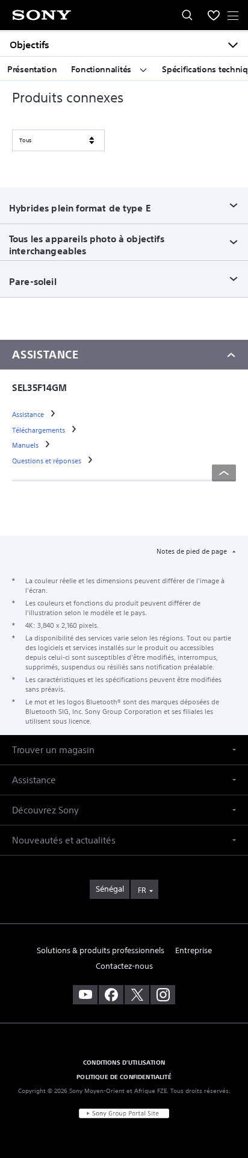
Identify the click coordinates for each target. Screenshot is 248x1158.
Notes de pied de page (193, 551)
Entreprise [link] (193, 950)
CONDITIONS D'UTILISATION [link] (124, 1062)
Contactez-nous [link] (124, 966)
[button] (124, 750)
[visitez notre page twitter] (137, 994)
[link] (29, 414)
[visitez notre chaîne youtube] (85, 994)
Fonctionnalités (102, 69)
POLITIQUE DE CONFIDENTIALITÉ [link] (123, 1076)
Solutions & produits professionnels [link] (100, 950)
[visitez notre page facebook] (111, 994)
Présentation (32, 69)
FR (142, 890)
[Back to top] (224, 473)
